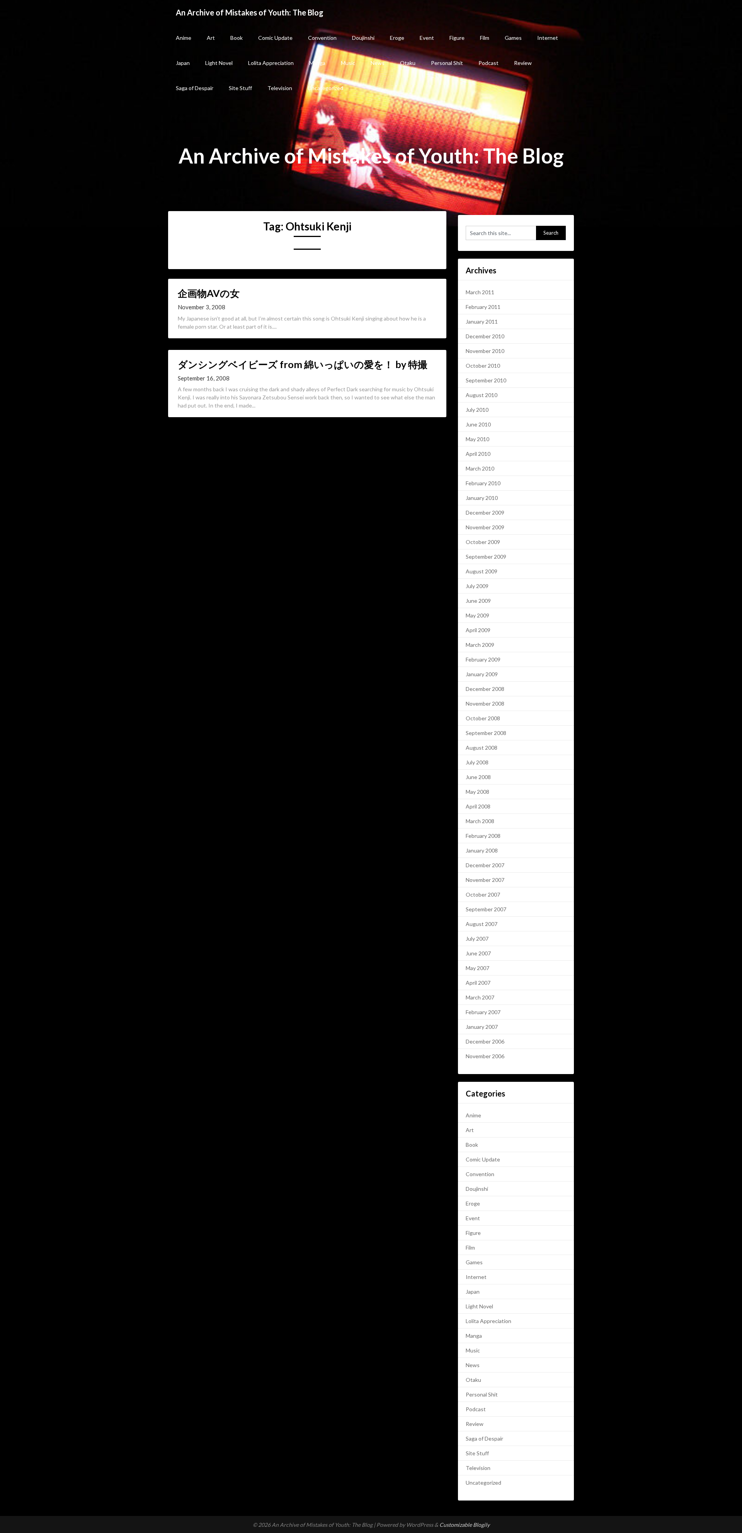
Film (484, 37)
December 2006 (485, 1041)
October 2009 (483, 542)
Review (523, 63)
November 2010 (485, 351)
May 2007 (477, 968)
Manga (317, 63)
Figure (457, 37)
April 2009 (478, 630)
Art (211, 37)
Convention (322, 37)
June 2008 (478, 777)
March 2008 (480, 821)
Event (427, 37)
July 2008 (477, 762)
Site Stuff (240, 88)
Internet (547, 37)
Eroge (397, 37)
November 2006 (485, 1056)
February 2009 (483, 659)
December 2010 (485, 336)
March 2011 (480, 292)
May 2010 (477, 439)
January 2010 (482, 498)
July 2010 (477, 409)
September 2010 (486, 380)
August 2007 (481, 924)
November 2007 (485, 879)
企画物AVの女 (209, 293)
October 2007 (483, 894)
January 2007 (482, 1026)
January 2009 (482, 674)
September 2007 (486, 909)
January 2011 (482, 321)
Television (279, 88)
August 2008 (481, 747)
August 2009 (481, 571)
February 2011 (483, 307)
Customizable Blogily (464, 1524)
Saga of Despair (194, 88)
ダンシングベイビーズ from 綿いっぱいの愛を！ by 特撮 (302, 364)
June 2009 (478, 600)
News (378, 63)
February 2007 (483, 1012)
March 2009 (480, 644)
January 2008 (482, 850)
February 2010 (483, 483)
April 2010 (478, 453)
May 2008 (477, 791)
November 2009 (485, 527)
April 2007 (478, 982)
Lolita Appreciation (271, 63)
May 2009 (477, 615)
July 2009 (477, 586)
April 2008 (478, 806)
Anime (183, 37)
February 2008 (483, 835)
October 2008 (483, 718)
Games (513, 37)
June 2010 (478, 424)
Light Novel (219, 63)
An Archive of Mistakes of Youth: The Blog (249, 12)
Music (348, 63)
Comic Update (275, 37)
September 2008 (486, 733)
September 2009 (486, 556)
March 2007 (480, 997)
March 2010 (480, 468)
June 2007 (478, 953)
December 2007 (485, 865)
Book (236, 37)
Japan (183, 63)
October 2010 (483, 365)
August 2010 (481, 395)
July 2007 (477, 938)
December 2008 (485, 689)
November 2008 (485, 703)
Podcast (488, 63)
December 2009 (485, 512)
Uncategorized (325, 88)
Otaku (407, 63)
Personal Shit (447, 63)
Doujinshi (363, 37)
